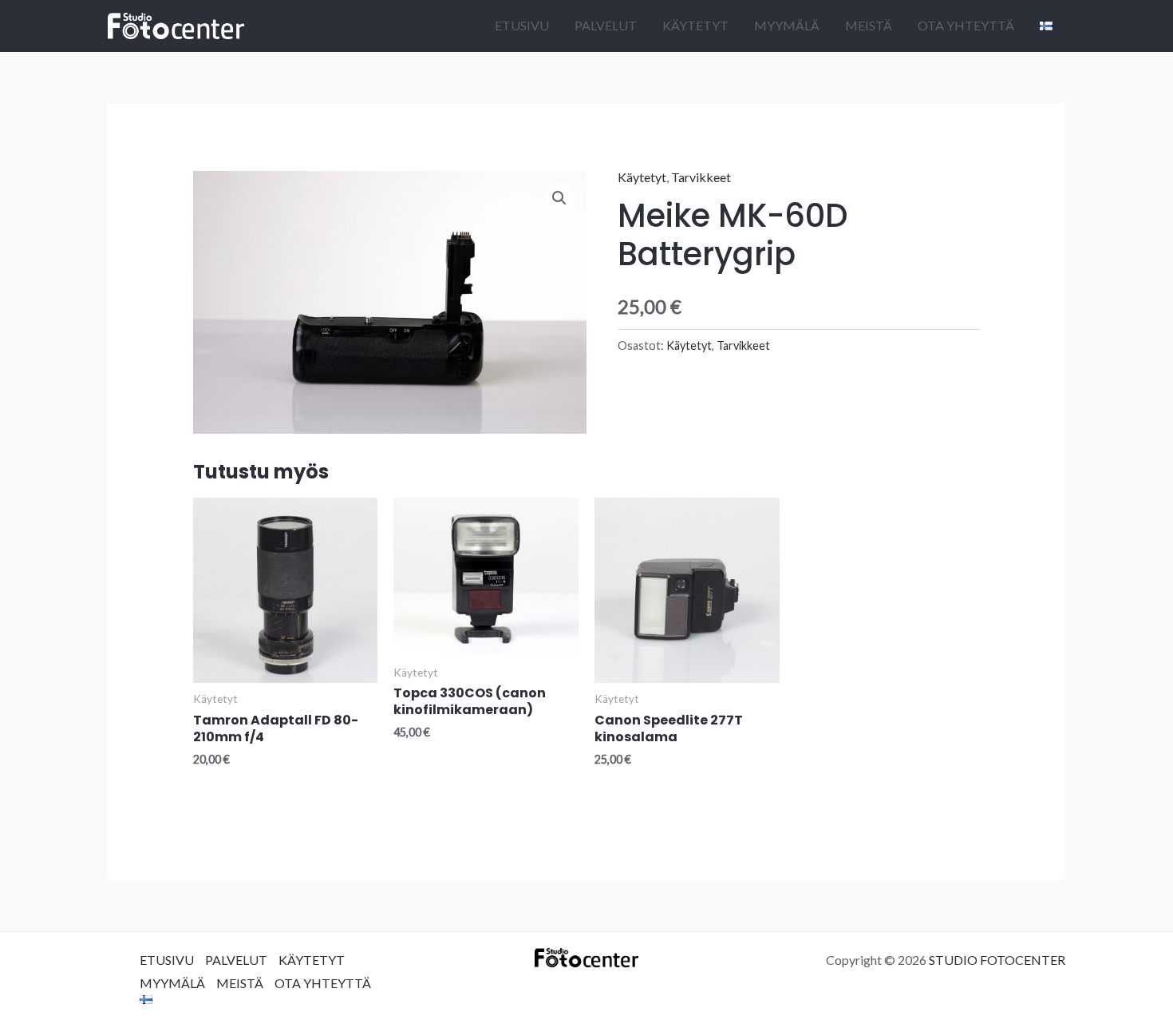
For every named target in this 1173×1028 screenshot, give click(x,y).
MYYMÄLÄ (787, 25)
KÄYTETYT (695, 25)
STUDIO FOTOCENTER (997, 959)
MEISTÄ (868, 25)
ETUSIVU (522, 25)
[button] (559, 198)
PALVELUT (606, 25)
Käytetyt (642, 177)
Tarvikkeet (701, 177)
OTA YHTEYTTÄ (966, 25)
